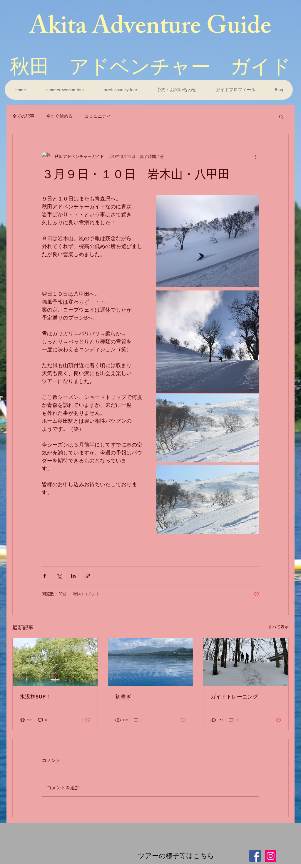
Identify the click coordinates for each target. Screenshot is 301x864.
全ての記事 (23, 116)
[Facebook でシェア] (44, 576)
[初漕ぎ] (150, 662)
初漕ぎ (123, 697)
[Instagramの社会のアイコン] (270, 856)
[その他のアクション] (255, 156)
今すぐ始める (59, 116)
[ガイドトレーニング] (245, 662)
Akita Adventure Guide (150, 28)
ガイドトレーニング (234, 697)
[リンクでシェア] (88, 576)
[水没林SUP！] (55, 662)
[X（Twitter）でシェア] (59, 576)
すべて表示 (278, 627)
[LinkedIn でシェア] (73, 576)
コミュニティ (97, 116)
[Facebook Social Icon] (255, 856)
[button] (64, 90)
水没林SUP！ (35, 697)
